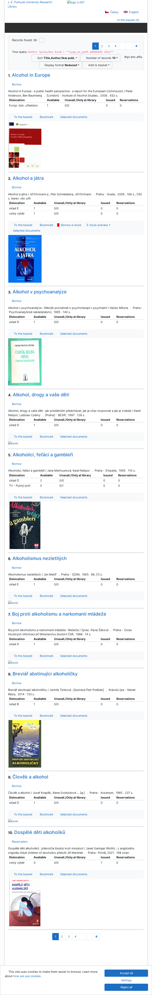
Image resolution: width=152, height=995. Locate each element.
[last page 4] (129, 46)
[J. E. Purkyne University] (75, 2)
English (133, 12)
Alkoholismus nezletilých (37, 558)
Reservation (19, 841)
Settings (126, 980)
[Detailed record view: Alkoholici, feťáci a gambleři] (25, 525)
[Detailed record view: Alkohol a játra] (25, 258)
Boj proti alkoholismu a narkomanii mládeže (57, 614)
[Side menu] (8, 27)
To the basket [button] (22, 117)
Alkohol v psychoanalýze (37, 292)
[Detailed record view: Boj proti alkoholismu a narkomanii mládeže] (13, 662)
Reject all (126, 987)
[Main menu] (143, 27)
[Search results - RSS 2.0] (42, 40)
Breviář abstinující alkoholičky (43, 674)
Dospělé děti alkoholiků (36, 832)
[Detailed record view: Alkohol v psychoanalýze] (25, 361)
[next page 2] (122, 46)
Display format (60, 65)
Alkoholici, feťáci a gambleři (40, 454)
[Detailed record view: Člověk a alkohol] (13, 821)
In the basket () (128, 20)
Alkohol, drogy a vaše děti (38, 394)
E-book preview (96, 225)
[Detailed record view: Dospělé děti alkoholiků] (25, 902)
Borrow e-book (70, 225)
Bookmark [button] (45, 117)
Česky (114, 12)
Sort (55, 58)
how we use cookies (27, 976)
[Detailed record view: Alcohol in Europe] (25, 145)
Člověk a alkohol (28, 777)
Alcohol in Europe (29, 75)
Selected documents (73, 117)
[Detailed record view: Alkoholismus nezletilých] (13, 602)
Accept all (126, 973)
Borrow (16, 84)
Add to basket (97, 65)
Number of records (100, 58)
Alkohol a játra (26, 178)
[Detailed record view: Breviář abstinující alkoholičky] (25, 743)
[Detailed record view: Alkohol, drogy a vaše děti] (13, 443)
